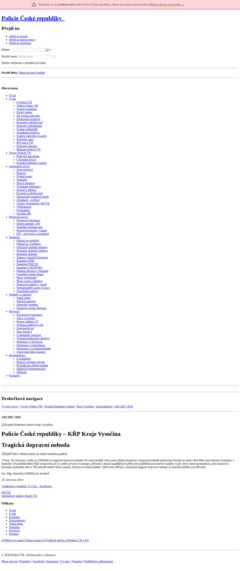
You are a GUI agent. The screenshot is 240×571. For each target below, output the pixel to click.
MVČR (6, 492)
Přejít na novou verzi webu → (166, 4)
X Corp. (33, 486)
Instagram (52, 561)
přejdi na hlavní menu (22, 39)
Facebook (46, 486)
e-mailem (20, 486)
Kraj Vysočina (85, 406)
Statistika (14, 527)
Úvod (12, 510)
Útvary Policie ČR (31, 406)
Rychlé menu (9, 56)
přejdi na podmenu (20, 43)
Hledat (5, 49)
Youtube (77, 561)
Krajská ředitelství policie (60, 406)
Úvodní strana (10, 406)
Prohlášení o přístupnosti (98, 561)
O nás (12, 513)
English (40, 72)
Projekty (14, 534)
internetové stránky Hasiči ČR (19, 496)
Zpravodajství (104, 406)
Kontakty (14, 517)
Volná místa (16, 523)
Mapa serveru (27, 72)
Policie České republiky (32, 18)
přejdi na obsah (18, 36)
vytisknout (8, 486)
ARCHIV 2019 (123, 406)
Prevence (14, 530)
